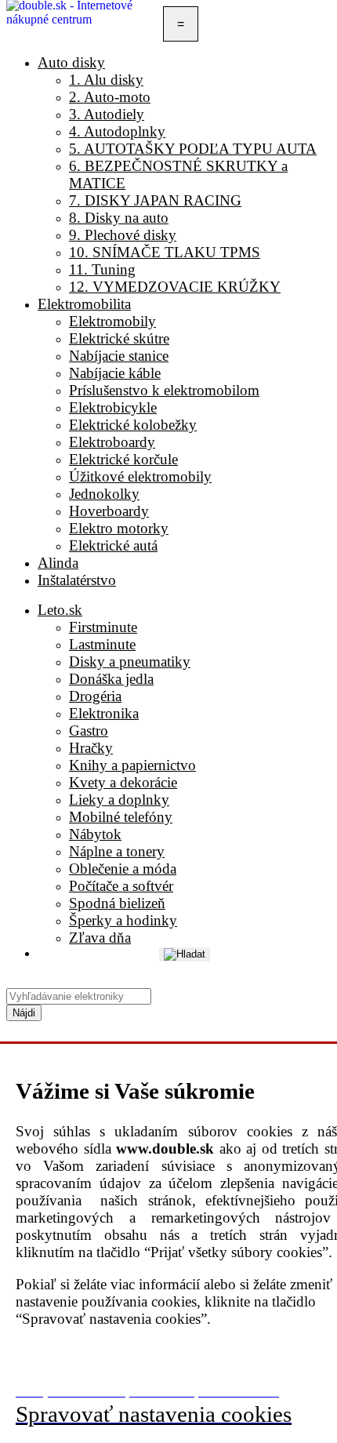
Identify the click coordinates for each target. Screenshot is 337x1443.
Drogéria (95, 696)
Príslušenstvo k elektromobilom (164, 390)
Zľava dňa (100, 937)
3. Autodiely (106, 114)
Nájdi (24, 1013)
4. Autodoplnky (117, 131)
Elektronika (104, 713)
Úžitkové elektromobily (140, 476)
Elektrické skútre (119, 338)
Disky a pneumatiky (129, 661)
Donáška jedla (111, 679)
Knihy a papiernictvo (132, 765)
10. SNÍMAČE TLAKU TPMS (164, 252)
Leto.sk (60, 610)
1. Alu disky (106, 79)
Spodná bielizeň (117, 903)
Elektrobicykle (113, 407)
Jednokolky (104, 493)
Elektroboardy (112, 442)
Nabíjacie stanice (118, 355)
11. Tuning (102, 269)
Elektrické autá (113, 545)
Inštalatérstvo (77, 580)
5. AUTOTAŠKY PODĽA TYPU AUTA (193, 148)
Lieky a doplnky (119, 799)
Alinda (58, 562)
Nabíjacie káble (115, 373)
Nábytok (95, 834)
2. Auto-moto (109, 97)
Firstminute (103, 627)
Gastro (88, 730)
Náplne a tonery (117, 851)
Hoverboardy (109, 511)
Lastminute (102, 644)
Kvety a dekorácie (123, 782)
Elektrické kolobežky (133, 424)
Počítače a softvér (121, 886)
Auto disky (71, 62)
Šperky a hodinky (123, 920)
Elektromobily (112, 321)
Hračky (91, 748)
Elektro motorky (118, 528)
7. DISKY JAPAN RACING (155, 200)
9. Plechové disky (122, 235)
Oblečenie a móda (122, 868)
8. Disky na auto (118, 217)
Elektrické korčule (123, 459)
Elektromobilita (84, 304)
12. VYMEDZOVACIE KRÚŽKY (175, 286)
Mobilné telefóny (120, 817)
